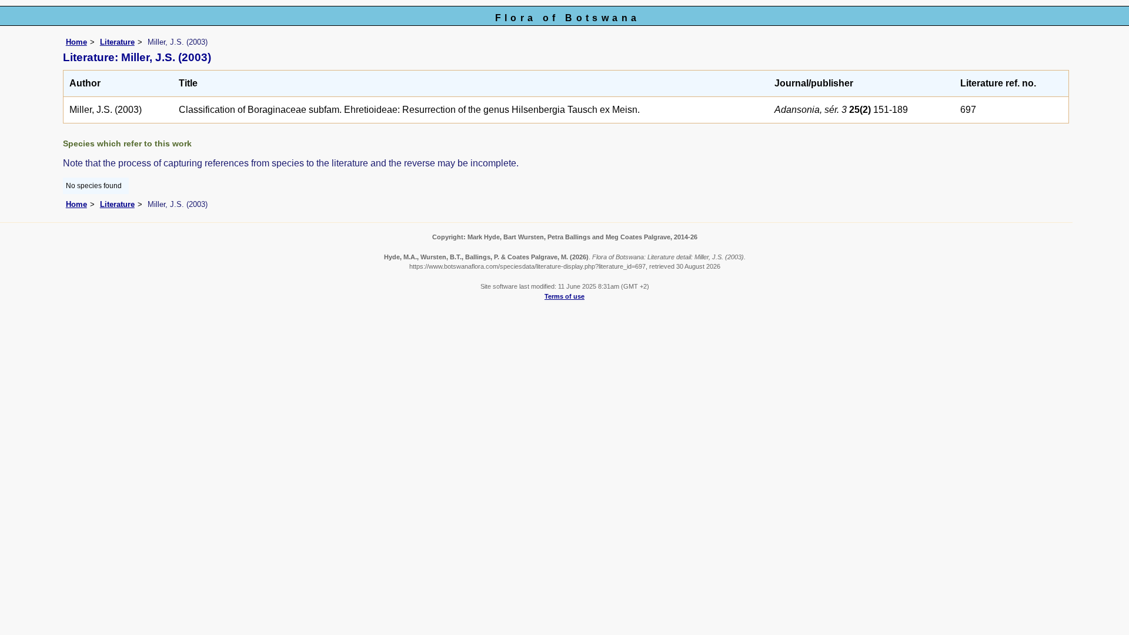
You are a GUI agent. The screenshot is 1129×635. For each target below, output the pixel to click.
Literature (117, 42)
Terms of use (564, 296)
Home (76, 42)
